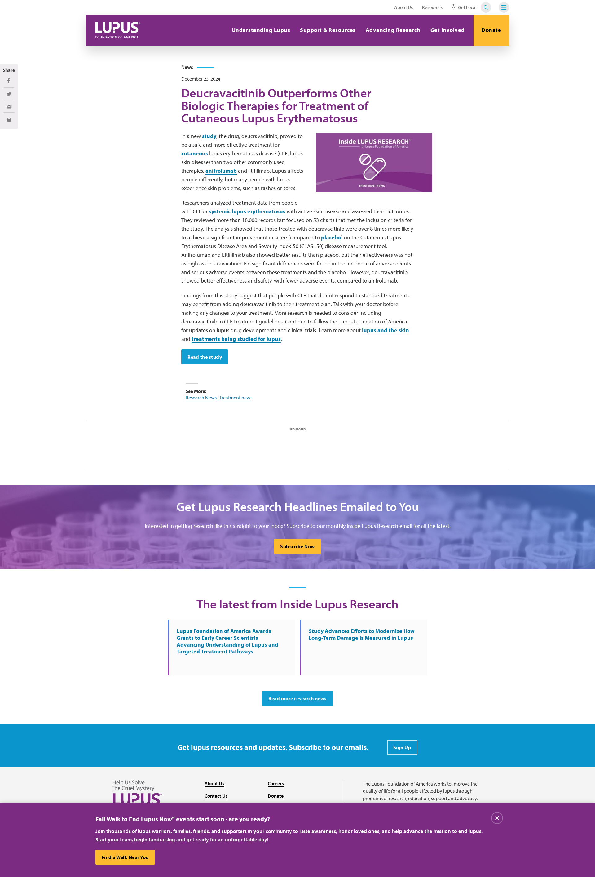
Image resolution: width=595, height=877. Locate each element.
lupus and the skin (385, 330)
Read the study (204, 357)
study (209, 136)
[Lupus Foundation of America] (117, 30)
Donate (491, 29)
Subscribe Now (297, 546)
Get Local (467, 7)
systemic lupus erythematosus (247, 211)
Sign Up (402, 747)
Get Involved (447, 29)
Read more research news (297, 698)
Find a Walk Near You (125, 857)
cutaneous (194, 153)
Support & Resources (328, 29)
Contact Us (216, 796)
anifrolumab (221, 170)
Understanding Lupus (261, 29)
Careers (276, 783)
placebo (331, 237)
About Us (403, 7)
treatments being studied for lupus (236, 338)
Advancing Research (393, 29)
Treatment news (235, 397)
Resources (432, 7)
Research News (201, 397)
